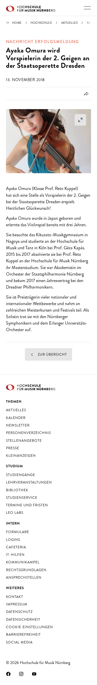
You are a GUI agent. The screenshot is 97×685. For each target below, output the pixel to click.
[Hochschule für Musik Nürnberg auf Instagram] (21, 673)
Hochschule (41, 23)
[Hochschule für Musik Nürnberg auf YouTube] (34, 673)
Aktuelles (69, 23)
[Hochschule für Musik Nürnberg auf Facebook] (8, 673)
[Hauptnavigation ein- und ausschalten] (87, 8)
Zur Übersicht (52, 354)
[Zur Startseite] (30, 8)
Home (17, 23)
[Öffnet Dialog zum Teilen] (85, 93)
